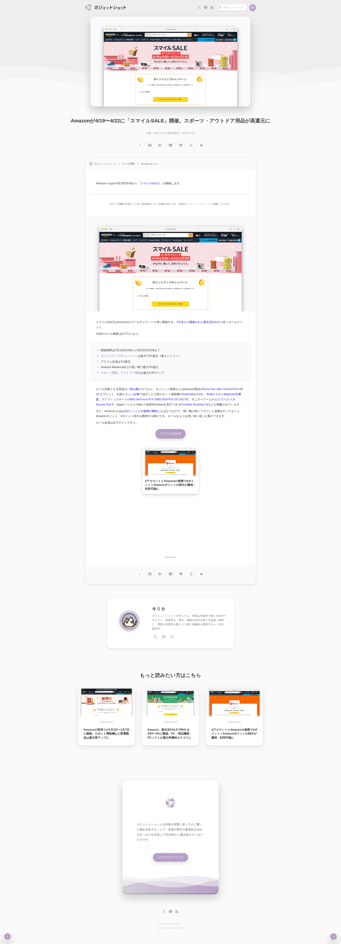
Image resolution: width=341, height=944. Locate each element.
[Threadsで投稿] (191, 145)
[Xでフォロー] (199, 7)
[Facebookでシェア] (150, 145)
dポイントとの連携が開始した (144, 411)
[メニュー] (252, 7)
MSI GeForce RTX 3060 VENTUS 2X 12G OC (159, 399)
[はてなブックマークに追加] (160, 145)
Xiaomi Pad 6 (104, 404)
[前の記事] (333, 936)
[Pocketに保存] (170, 145)
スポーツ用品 (109, 372)
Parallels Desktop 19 (194, 404)
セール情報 (128, 163)
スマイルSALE (150, 183)
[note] (164, 637)
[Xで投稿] (139, 145)
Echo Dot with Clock (216, 389)
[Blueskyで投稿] (201, 145)
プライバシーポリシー (197, 204)
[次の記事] (7, 936)
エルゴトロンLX (224, 399)
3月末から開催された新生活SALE (198, 322)
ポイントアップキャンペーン (119, 355)
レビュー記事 (131, 394)
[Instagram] (172, 637)
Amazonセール (149, 163)
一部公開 (133, 389)
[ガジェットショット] (105, 7)
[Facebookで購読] (205, 7)
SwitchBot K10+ (193, 394)
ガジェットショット (105, 163)
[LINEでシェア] (181, 145)
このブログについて (170, 857)
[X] (155, 637)
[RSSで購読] (212, 7)
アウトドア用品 (130, 372)
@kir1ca (177, 924)
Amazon (170, 557)
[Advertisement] (170, 525)
